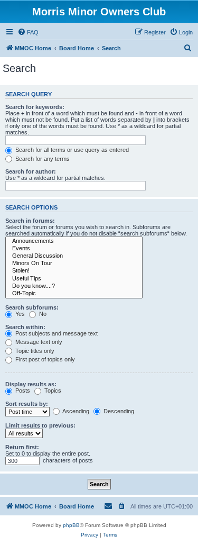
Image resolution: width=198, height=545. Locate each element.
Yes (19, 314)
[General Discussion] (74, 256)
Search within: (25, 327)
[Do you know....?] (74, 286)
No (41, 314)
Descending (118, 411)
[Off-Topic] (74, 293)
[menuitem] (28, 32)
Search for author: (30, 171)
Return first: (22, 447)
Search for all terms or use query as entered (71, 150)
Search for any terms (42, 159)
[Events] (74, 248)
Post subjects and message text (56, 333)
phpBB (71, 525)
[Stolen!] (74, 271)
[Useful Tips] (74, 279)
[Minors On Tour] (74, 263)
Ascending (75, 411)
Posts (22, 390)
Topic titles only (34, 351)
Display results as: (30, 384)
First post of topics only (44, 359)
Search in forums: (30, 220)
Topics (52, 390)
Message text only (38, 342)
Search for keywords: (34, 107)
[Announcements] (74, 241)
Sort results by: (26, 404)
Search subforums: (32, 307)
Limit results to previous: (40, 425)
